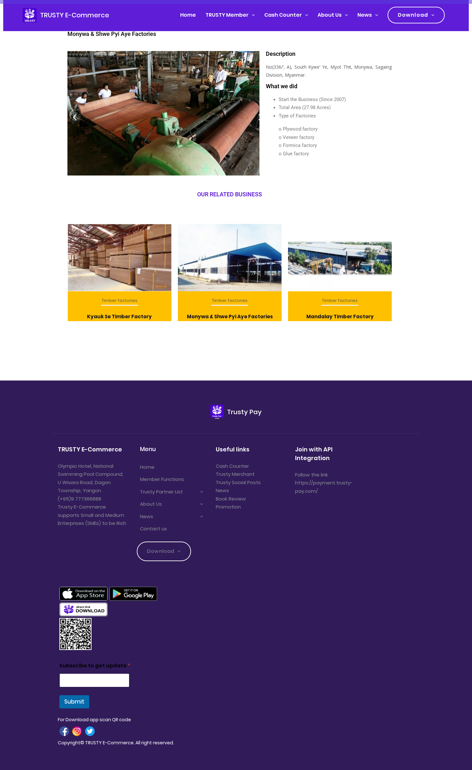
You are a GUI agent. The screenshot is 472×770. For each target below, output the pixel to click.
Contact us (153, 528)
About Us (330, 15)
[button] (156, 183)
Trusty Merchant (235, 474)
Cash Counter (283, 15)
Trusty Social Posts (238, 482)
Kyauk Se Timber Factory (119, 316)
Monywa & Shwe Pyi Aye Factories (230, 316)
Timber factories (119, 300)
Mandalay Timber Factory (340, 316)
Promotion (228, 506)
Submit (74, 702)
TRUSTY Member (227, 15)
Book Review (231, 498)
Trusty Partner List (161, 491)
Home (188, 15)
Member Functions (162, 479)
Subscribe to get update (94, 666)
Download (413, 15)
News (364, 15)
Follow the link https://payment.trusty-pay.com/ (324, 482)
